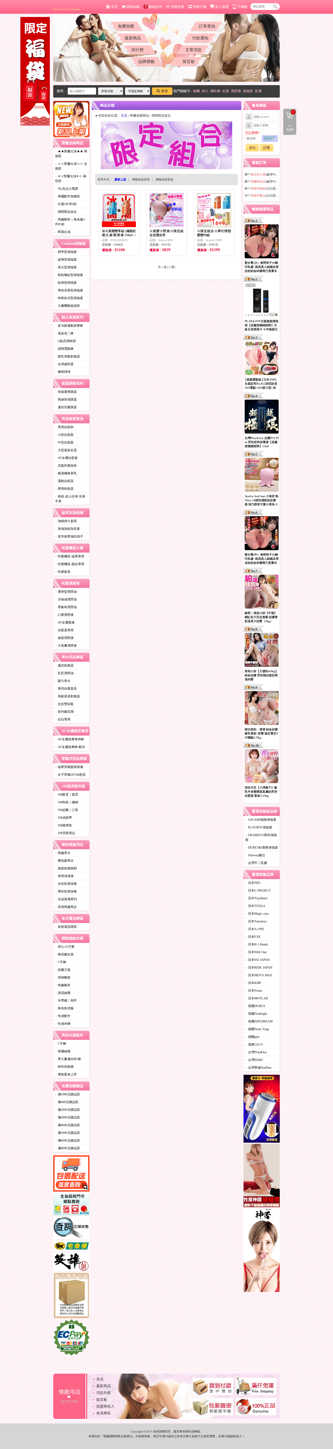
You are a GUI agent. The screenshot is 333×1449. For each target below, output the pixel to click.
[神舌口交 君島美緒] (262, 1250)
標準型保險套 (66, 252)
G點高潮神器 (65, 341)
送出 (252, 147)
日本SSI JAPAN (257, 960)
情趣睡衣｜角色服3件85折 (70, 222)
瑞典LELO (254, 1044)
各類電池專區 (66, 926)
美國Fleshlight (256, 1013)
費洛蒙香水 (64, 860)
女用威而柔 (64, 364)
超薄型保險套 (66, 259)
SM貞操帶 (63, 817)
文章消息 (193, 50)
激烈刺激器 (64, 665)
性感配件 (62, 1016)
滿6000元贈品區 (67, 1140)
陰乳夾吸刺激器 (67, 356)
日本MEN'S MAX (258, 975)
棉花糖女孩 (64, 954)
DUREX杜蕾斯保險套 (261, 847)
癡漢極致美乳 (66, 473)
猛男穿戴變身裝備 (69, 767)
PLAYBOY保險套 (258, 827)
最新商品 (133, 38)
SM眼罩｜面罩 (66, 794)
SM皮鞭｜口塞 (66, 810)
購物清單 (288, 112)
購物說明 (155, 7)
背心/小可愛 (65, 946)
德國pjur (252, 1037)
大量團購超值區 (67, 305)
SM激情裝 (63, 825)
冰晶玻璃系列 (66, 899)
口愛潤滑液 (64, 615)
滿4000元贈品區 (67, 1125)
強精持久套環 (66, 521)
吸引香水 (62, 681)
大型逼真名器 (66, 450)
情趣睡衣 (62, 985)
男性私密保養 (66, 891)
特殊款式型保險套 (69, 298)
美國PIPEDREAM (259, 1021)
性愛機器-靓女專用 (69, 564)
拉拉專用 (62, 719)
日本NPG (253, 883)
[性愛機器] (262, 1176)
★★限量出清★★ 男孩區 (71, 154)
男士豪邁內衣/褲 (68, 1059)
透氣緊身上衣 (66, 1074)
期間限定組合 (66, 212)
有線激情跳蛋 (66, 391)
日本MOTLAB (256, 998)
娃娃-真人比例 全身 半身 (70, 499)
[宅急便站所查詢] (71, 1246)
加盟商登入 (105, 1406)
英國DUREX (255, 1006)
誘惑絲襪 (62, 993)
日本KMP (253, 983)
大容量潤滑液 (66, 645)
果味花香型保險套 (69, 290)
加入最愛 (222, 7)
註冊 (266, 147)
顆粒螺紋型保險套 (69, 275)
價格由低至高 (141, 179)
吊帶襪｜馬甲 (66, 1000)
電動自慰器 (64, 481)
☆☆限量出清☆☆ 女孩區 (71, 166)
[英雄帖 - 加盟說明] (71, 1262)
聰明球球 (62, 372)
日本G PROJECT (258, 890)
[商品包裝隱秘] (71, 1295)
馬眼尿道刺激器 (67, 696)
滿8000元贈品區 (67, 1148)
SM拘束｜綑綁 (66, 802)
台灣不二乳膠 (256, 863)
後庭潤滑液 (64, 638)
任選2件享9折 (66, 204)
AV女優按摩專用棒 (69, 739)
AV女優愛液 (65, 622)
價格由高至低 (164, 179)
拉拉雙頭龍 (64, 704)
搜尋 (164, 91)
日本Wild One (256, 952)
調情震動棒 (64, 348)
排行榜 (137, 50)
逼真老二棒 (64, 333)
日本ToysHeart (256, 898)
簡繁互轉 (200, 7)
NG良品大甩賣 (66, 188)
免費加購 (126, 26)
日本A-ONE (254, 929)
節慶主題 (62, 970)
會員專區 (103, 1413)
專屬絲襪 (62, 1051)
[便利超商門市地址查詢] (71, 1205)
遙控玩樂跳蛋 (66, 407)
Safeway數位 (255, 855)
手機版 (242, 7)
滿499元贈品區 (66, 1102)
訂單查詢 (207, 26)
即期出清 (62, 232)
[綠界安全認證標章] (71, 1338)
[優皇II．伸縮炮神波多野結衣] (262, 1109)
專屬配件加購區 (67, 196)
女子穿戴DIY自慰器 (70, 774)
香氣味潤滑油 (66, 607)
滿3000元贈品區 (67, 1117)
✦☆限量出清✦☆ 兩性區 (70, 179)
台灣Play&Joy (256, 1052)
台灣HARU (254, 1060)
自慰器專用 (64, 630)
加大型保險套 (66, 267)
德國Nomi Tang (257, 1029)
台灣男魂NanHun (258, 1067)
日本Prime (253, 990)
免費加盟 (177, 7)
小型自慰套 (64, 435)
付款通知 (200, 38)
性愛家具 (62, 571)
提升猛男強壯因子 (69, 536)
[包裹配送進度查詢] (71, 1174)
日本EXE (253, 936)
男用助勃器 (64, 488)
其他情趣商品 (66, 907)
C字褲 (60, 962)
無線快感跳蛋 (66, 399)
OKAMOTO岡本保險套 (261, 837)
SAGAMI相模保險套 (260, 819)
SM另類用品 (65, 833)
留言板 (189, 61)
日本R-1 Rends (256, 944)
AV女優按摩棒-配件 (70, 747)
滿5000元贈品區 (67, 1133)
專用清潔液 (64, 876)
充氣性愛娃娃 (66, 465)
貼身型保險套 (66, 282)
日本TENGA (255, 906)
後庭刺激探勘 (66, 868)
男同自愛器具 (66, 688)
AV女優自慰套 (66, 458)
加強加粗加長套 (67, 528)
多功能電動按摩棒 (69, 325)
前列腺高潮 (64, 711)
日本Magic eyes (257, 913)
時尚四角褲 (64, 1066)
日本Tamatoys (256, 921)
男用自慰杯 (64, 427)
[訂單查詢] (71, 1228)
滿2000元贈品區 (67, 1109)
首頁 (114, 7)
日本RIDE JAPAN (258, 967)
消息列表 (103, 1393)
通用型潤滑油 (66, 591)
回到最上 (289, 128)
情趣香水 (62, 853)
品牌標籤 (146, 61)
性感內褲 (62, 1023)
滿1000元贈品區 (67, 1094)
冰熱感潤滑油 (66, 599)
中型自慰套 (64, 442)
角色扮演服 (64, 1008)
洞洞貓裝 (62, 977)
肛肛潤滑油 (64, 673)
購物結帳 (133, 7)
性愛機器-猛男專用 (69, 556)
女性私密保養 (66, 883)
